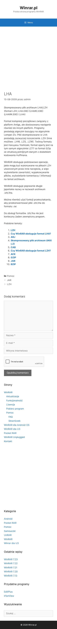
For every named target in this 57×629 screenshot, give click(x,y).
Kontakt (8, 441)
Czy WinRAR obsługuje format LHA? (31, 233)
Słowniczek (14, 421)
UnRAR (8, 535)
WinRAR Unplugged (14, 437)
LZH (13, 230)
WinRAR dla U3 (12, 429)
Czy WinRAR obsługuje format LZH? (31, 250)
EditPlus (8, 591)
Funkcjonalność (14, 400)
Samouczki (10, 531)
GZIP (13, 257)
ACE (13, 254)
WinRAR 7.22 (10, 563)
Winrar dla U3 (11, 543)
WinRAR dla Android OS (16, 425)
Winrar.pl (28, 7)
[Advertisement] (28, 59)
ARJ (13, 237)
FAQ (10, 417)
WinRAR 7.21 (10, 567)
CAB (13, 247)
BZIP (13, 264)
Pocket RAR (10, 433)
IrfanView (9, 596)
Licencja (10, 404)
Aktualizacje (12, 396)
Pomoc (10, 276)
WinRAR (8, 392)
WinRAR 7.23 (11, 559)
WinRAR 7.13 (10, 575)
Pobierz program (15, 408)
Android (8, 518)
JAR (13, 261)
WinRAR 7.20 (11, 571)
